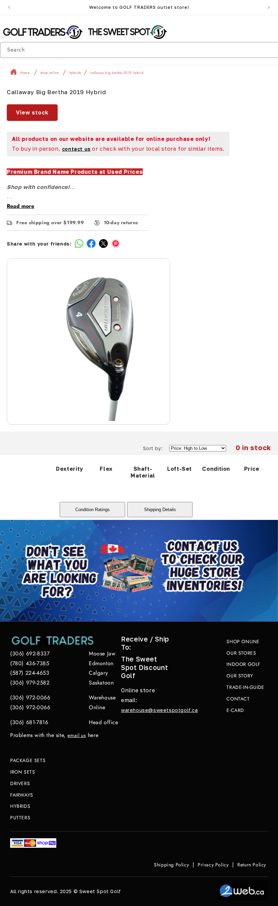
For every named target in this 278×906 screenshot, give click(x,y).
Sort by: (152, 448)
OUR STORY (239, 675)
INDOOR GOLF (243, 664)
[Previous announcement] (9, 7)
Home (24, 73)
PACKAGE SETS (27, 760)
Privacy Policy (213, 864)
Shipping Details (160, 509)
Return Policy (251, 864)
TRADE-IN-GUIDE (245, 687)
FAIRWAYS (21, 795)
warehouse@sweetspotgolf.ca (159, 710)
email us (76, 735)
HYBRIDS (20, 806)
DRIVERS (20, 783)
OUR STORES (241, 653)
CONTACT (238, 698)
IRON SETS (22, 771)
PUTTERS (20, 817)
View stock (32, 112)
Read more (20, 206)
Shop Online (49, 73)
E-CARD (235, 710)
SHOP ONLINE (243, 641)
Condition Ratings (92, 509)
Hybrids (75, 73)
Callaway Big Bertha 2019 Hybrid (117, 73)
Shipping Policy (171, 864)
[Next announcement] (268, 7)
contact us (76, 149)
